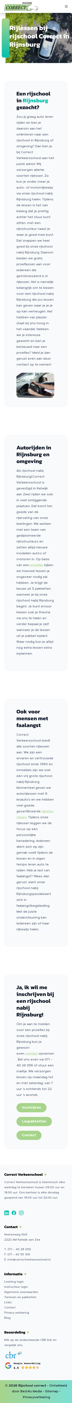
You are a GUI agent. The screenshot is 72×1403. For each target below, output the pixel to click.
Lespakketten (34, 1121)
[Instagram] (21, 1213)
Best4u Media (31, 1391)
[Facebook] (14, 1213)
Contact (29, 1135)
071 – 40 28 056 (19, 1249)
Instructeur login (16, 1287)
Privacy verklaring (16, 1312)
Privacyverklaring (36, 1397)
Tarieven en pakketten (20, 1297)
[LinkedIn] (6, 1213)
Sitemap (51, 1391)
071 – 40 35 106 (18, 1254)
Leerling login (14, 1281)
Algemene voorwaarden (21, 1292)
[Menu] (66, 6)
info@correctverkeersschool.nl (29, 1259)
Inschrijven (31, 1108)
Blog (7, 1318)
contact (31, 1054)
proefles (36, 565)
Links (8, 1302)
